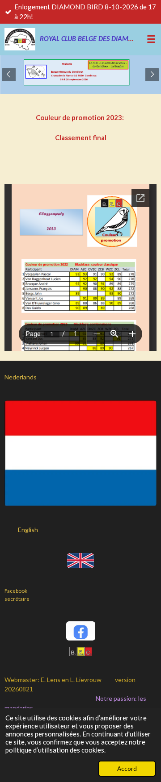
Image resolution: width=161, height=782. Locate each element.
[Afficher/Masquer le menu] (151, 39)
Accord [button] (127, 768)
